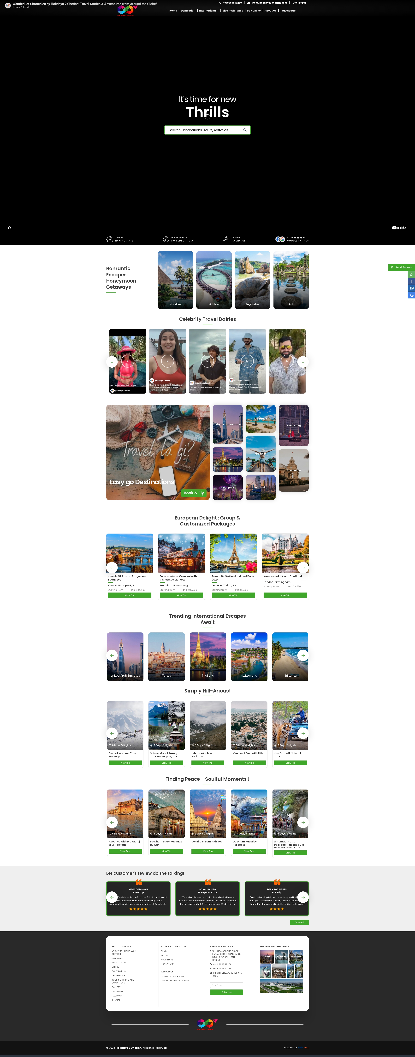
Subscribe (227, 992)
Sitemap (116, 1000)
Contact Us (299, 3)
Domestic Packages (172, 976)
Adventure (167, 959)
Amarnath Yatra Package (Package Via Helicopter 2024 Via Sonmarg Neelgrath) (289, 844)
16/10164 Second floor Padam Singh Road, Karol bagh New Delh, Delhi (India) (227, 955)
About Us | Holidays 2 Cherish (124, 952)
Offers (115, 966)
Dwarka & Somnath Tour (207, 841)
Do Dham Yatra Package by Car (166, 843)
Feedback (117, 995)
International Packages (175, 980)
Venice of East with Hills (248, 753)
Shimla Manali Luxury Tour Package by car (163, 755)
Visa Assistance (232, 10)
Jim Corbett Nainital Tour (287, 755)
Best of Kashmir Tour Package (122, 755)
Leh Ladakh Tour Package (202, 755)
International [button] (208, 10)
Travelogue (288, 10)
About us (270, 10)
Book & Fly (194, 493)
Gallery (116, 987)
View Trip (130, 595)
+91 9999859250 (222, 964)
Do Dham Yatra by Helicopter (245, 843)
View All (300, 922)
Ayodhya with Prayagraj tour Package (124, 843)
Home (173, 10)
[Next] (303, 362)
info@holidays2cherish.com (269, 3)
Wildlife (165, 955)
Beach (164, 951)
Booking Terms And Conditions (123, 981)
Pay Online (254, 10)
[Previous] (112, 362)
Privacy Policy (120, 962)
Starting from (115, 590)
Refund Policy (120, 958)
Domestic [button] (187, 10)
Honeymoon (167, 964)
